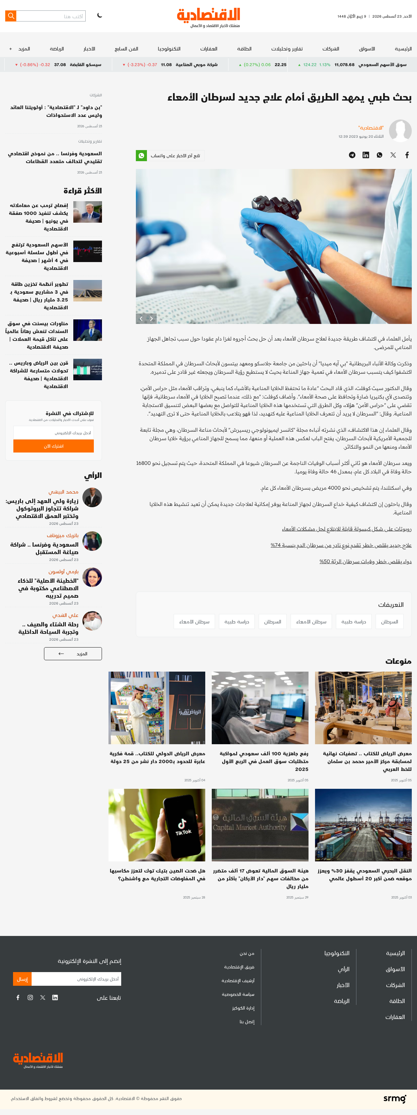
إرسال (22, 979)
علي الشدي (65, 615)
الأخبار (89, 48)
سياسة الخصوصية (238, 994)
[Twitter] (43, 997)
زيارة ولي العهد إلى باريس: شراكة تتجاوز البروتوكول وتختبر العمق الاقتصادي (42, 508)
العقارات (208, 48)
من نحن (247, 953)
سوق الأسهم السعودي (382, 64)
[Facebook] (18, 997)
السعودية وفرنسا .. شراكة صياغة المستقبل (44, 548)
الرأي (344, 968)
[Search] (10, 15)
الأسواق (367, 48)
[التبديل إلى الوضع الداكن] (99, 15)
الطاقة (244, 48)
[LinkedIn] (55, 997)
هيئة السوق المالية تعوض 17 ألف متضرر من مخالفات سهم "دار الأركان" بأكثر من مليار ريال (261, 878)
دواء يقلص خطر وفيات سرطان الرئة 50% (366, 561)
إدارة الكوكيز (243, 1007)
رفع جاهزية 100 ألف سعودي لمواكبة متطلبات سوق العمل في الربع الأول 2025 (264, 761)
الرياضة (57, 48)
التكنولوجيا (169, 48)
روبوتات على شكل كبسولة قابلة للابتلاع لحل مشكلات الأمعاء (347, 528)
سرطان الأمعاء (311, 621)
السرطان (389, 621)
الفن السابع (126, 48)
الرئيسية (403, 48)
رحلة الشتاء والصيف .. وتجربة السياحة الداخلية (48, 627)
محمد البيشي (64, 491)
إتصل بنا (247, 1021)
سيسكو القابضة (136, 64)
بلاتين (39, 64)
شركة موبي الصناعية (247, 64)
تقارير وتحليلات (287, 48)
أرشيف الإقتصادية (238, 980)
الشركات (331, 48)
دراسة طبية (353, 621)
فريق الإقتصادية (239, 966)
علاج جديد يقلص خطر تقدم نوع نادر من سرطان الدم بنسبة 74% (341, 545)
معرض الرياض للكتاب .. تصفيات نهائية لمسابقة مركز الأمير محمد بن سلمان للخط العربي (367, 761)
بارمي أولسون (64, 571)
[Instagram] (30, 997)
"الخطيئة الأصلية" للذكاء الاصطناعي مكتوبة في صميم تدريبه (48, 588)
